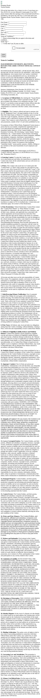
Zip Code (4, 32)
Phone (3, 34)
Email (3, 26)
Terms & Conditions (7, 36)
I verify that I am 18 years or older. (13, 43)
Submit (3, 54)
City (2, 28)
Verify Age (4, 41)
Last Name (4, 24)
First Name (5, 22)
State (3, 30)
